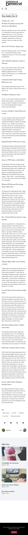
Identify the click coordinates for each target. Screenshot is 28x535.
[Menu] (2, 8)
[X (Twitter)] (11, 423)
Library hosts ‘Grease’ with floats (10, 485)
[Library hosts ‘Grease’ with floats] (14, 476)
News (12, 21)
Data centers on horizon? (8, 491)
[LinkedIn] (23, 423)
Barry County (6, 413)
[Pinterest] (17, 423)
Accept (14, 532)
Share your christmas (15, 416)
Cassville (14, 413)
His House (21, 413)
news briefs (5, 416)
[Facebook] (5, 423)
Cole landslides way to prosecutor (10, 463)
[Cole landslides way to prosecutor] (14, 454)
